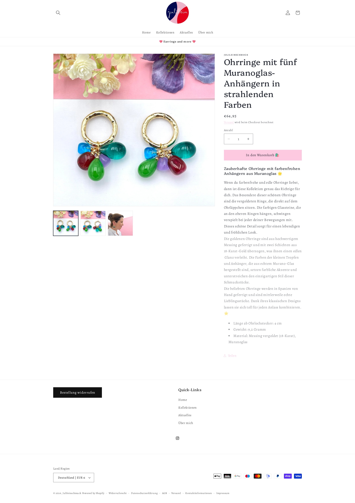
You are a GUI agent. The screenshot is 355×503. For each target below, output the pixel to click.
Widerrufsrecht (118, 493)
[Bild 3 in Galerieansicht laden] (120, 223)
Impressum (222, 493)
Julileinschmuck (72, 493)
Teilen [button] (232, 355)
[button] (58, 13)
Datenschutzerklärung (144, 493)
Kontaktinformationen (198, 493)
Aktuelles (184, 415)
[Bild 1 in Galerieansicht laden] (65, 223)
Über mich (185, 423)
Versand (229, 122)
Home (182, 400)
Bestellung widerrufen (77, 392)
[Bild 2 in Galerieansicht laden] (93, 223)
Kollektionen (187, 407)
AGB (164, 493)
